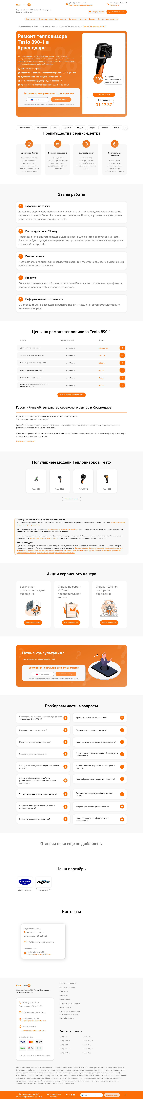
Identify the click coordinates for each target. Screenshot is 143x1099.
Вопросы (104, 128)
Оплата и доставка (67, 987)
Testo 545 (63, 1037)
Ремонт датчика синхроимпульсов (61, 553)
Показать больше (71, 499)
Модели (80, 128)
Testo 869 (87, 1053)
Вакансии (72, 19)
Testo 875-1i (64, 1049)
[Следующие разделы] (126, 128)
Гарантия (67, 128)
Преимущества (24, 128)
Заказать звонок (117, 12)
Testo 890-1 (88, 1041)
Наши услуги (65, 1007)
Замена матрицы (81, 548)
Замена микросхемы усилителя (101, 548)
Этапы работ (42, 128)
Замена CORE (117, 550)
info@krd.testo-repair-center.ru (40, 942)
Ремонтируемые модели (69, 1003)
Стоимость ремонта (67, 983)
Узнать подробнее (33, 623)
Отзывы (92, 19)
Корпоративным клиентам (108, 19)
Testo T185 (87, 1037)
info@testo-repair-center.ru (33, 1012)
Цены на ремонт (104, 95)
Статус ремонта (98, 12)
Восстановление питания (26, 553)
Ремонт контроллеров (103, 550)
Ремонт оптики (42, 553)
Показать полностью (25, 441)
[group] (25, 884)
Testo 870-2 (88, 1049)
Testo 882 (63, 1045)
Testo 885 (87, 1045)
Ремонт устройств (46, 19)
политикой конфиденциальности (65, 104)
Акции (92, 128)
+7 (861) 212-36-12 (118, 3)
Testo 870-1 (64, 1053)
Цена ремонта (60, 19)
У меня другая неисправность (71, 395)
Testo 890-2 (64, 1041)
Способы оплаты (66, 1018)
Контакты (82, 19)
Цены (55, 128)
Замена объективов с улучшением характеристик (47, 550)
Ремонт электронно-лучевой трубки (80, 550)
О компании (30, 19)
